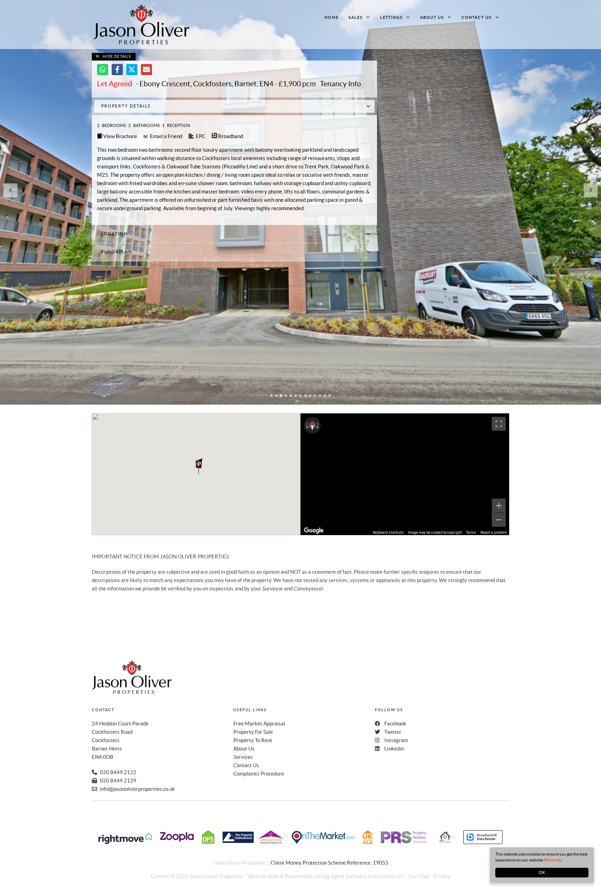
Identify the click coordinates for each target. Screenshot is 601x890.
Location (114, 233)
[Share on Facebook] (117, 69)
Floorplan (116, 251)
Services (243, 757)
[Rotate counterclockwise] (306, 425)
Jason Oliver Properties (216, 876)
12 (325, 396)
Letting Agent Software (340, 876)
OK (542, 872)
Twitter (392, 732)
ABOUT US (432, 17)
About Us (244, 749)
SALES (355, 17)
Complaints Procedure (258, 774)
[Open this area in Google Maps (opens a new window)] (313, 530)
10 (315, 396)
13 (330, 396)
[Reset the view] (312, 425)
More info (553, 860)
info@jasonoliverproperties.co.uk (137, 789)
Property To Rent (252, 740)
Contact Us (246, 765)
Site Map (418, 876)
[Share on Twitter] (131, 69)
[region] (404, 474)
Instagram (396, 740)
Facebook (395, 723)
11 (320, 396)
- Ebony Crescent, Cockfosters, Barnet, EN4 (185, 84)
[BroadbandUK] (483, 842)
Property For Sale (253, 732)
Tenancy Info (340, 84)
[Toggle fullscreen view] (499, 424)
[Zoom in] (499, 505)
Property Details (126, 106)
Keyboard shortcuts (388, 532)
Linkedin (394, 749)
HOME (331, 17)
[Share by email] (146, 69)
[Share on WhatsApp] (102, 69)
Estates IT (391, 876)
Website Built (263, 876)
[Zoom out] (499, 520)
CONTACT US (477, 17)
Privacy (441, 876)
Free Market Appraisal (259, 723)
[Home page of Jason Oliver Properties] (141, 24)
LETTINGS (391, 17)
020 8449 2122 (118, 772)
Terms (471, 532)
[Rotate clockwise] (318, 425)
